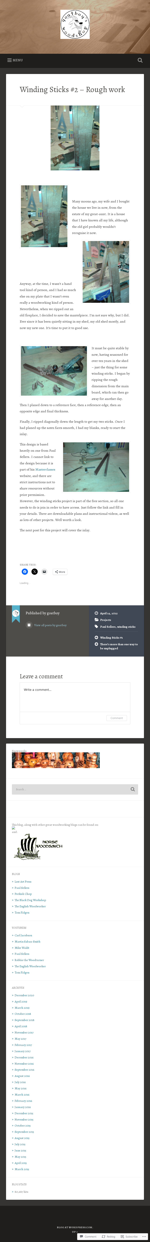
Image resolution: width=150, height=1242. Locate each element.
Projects (105, 620)
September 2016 (24, 1070)
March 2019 (22, 1008)
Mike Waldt (22, 948)
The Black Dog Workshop (30, 900)
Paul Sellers (108, 627)
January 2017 (22, 1051)
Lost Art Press (23, 881)
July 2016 (20, 1082)
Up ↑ (75, 1231)
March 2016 (22, 1094)
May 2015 (20, 1157)
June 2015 (20, 1150)
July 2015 (20, 1144)
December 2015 (24, 1113)
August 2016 (22, 1076)
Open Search (139, 60)
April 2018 (21, 1026)
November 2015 (24, 1119)
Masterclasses (45, 469)
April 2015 (21, 1163)
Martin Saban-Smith (27, 941)
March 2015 (22, 1169)
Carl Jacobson (23, 935)
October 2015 (23, 1125)
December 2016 (24, 1057)
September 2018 (24, 1020)
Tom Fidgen (22, 912)
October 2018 (23, 1014)
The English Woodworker (30, 906)
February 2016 (23, 1101)
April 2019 (21, 1001)
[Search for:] (75, 789)
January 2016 (23, 1107)
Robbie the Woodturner (29, 960)
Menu (18, 60)
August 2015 (22, 1138)
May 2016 (21, 1088)
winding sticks (126, 627)
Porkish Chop (23, 894)
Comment (117, 718)
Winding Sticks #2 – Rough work (72, 89)
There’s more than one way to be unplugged (119, 646)
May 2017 (20, 1039)
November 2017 (24, 1032)
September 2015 (24, 1132)
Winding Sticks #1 (111, 638)
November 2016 (24, 1064)
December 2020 (24, 995)
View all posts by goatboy (50, 625)
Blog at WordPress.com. (75, 1227)
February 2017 (23, 1045)
